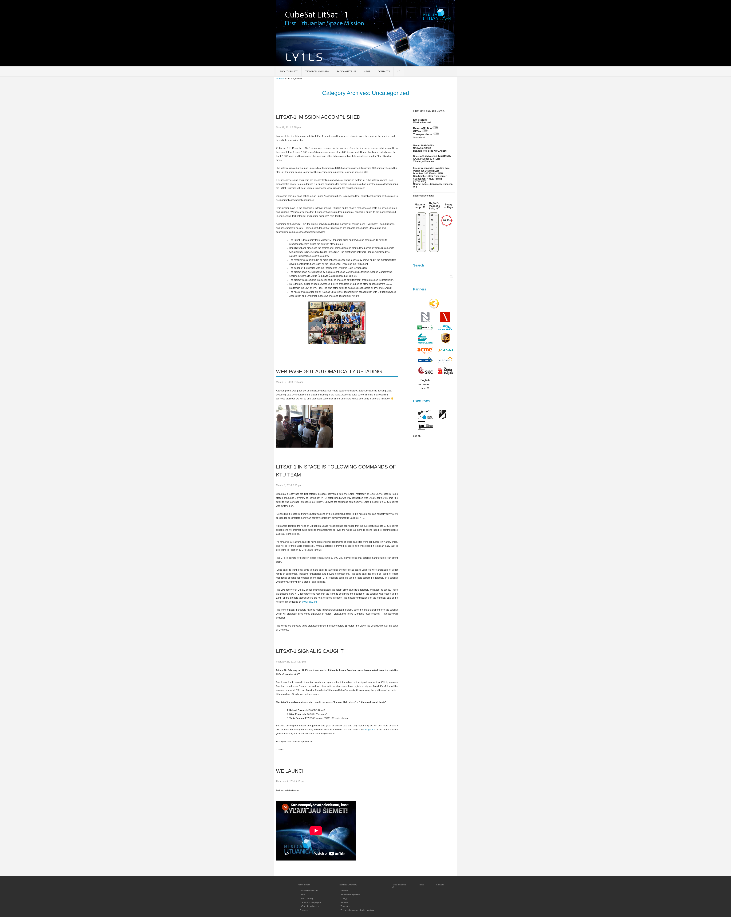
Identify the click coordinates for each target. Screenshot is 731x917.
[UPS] (446, 342)
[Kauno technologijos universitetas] (425, 428)
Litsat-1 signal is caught (310, 651)
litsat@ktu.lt (369, 729)
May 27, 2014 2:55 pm (288, 127)
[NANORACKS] (425, 321)
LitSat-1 (280, 78)
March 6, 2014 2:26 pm (289, 485)
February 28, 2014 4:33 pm (291, 661)
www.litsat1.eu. (309, 601)
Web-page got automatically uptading (329, 371)
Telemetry (345, 906)
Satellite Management (350, 894)
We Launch (291, 771)
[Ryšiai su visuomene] (425, 373)
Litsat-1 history (306, 898)
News (367, 71)
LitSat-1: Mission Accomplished (318, 117)
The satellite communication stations (357, 910)
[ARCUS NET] (445, 329)
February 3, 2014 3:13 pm (290, 781)
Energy (344, 898)
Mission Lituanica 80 (309, 890)
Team (302, 894)
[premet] (445, 361)
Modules (344, 890)
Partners (304, 910)
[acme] (425, 351)
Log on (417, 435)
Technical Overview (317, 71)
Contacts (384, 71)
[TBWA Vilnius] (445, 321)
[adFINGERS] (425, 342)
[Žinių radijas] (445, 371)
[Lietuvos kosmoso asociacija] (425, 418)
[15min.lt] (425, 329)
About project (289, 71)
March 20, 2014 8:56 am (289, 382)
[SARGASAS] (445, 351)
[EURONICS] (425, 361)
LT (398, 71)
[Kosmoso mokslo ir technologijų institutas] (442, 418)
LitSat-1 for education (309, 906)
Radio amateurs (346, 71)
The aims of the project (310, 902)
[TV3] (434, 307)
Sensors (344, 902)
